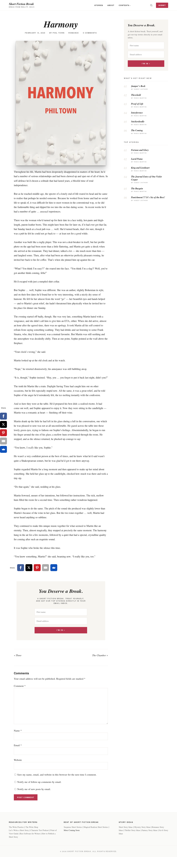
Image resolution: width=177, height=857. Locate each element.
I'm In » (61, 630)
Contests (124, 5)
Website (18, 760)
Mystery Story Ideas (142, 827)
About (110, 5)
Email (18, 745)
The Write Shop (31, 827)
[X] (28, 567)
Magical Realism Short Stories (96, 827)
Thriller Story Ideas (132, 830)
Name (18, 730)
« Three (17, 655)
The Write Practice (16, 827)
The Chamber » (100, 655)
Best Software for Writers (30, 833)
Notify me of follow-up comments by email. (39, 782)
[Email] (45, 567)
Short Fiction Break (21, 4)
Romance (73, 33)
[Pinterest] (37, 567)
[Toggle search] (151, 5)
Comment (20, 685)
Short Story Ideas (126, 827)
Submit (162, 5)
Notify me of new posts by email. (34, 789)
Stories (98, 5)
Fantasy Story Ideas (149, 830)
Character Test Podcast (40, 830)
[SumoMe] (53, 567)
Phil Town (58, 33)
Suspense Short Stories (73, 827)
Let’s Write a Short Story (19, 830)
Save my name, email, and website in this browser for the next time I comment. (57, 774)
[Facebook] (20, 567)
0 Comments (90, 33)
